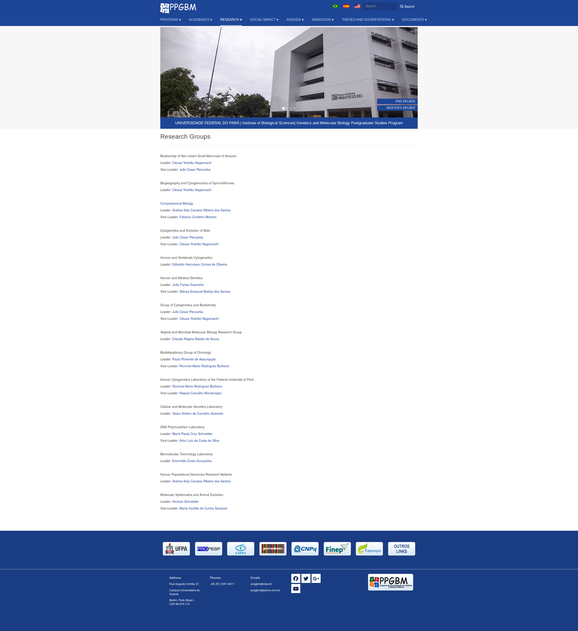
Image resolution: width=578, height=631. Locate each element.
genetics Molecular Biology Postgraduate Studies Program (349, 123)
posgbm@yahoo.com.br (265, 590)
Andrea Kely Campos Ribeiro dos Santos (201, 210)
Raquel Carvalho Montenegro (200, 393)
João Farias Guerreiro (188, 284)
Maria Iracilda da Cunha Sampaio (203, 508)
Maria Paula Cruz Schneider (192, 433)
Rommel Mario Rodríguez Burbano (204, 366)
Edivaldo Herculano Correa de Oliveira (199, 264)
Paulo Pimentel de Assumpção (194, 359)
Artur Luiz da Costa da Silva (199, 440)
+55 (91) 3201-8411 (222, 584)
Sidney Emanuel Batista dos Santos (204, 291)
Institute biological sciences (268, 123)
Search (409, 6)
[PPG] (178, 6)
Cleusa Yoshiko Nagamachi (191, 162)
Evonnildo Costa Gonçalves (192, 460)
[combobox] (377, 6)
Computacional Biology (176, 203)
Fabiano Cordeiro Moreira (198, 217)
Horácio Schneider (185, 501)
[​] (295, 578)
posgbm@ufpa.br (261, 584)
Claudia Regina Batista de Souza (195, 339)
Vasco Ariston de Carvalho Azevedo (197, 413)
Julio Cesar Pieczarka (194, 169)
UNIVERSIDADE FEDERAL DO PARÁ (207, 123)
